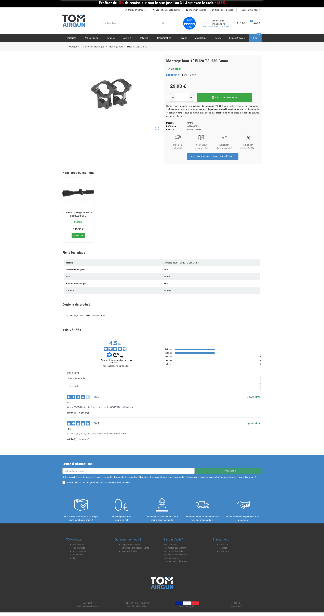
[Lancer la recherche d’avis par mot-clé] (258, 386)
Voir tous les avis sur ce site (115, 366)
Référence (171, 126)
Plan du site (78, 555)
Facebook (223, 544)
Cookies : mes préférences (175, 561)
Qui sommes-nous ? (250, 10)
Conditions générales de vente (135, 548)
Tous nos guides (171, 558)
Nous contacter (171, 544)
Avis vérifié (255, 397)
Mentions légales (129, 551)
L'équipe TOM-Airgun (131, 544)
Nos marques (79, 548)
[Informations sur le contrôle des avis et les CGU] (130, 360)
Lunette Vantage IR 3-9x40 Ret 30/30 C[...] (78, 214)
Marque (170, 123)
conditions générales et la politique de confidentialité (105, 482)
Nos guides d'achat (222, 10)
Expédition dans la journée (166, 10)
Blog (75, 558)
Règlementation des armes (176, 555)
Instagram (224, 551)
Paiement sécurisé (196, 10)
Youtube (223, 548)
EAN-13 (170, 129)
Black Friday (78, 544)
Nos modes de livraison (174, 551)
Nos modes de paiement (175, 548)
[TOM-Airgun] (73, 20)
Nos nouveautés (80, 551)
